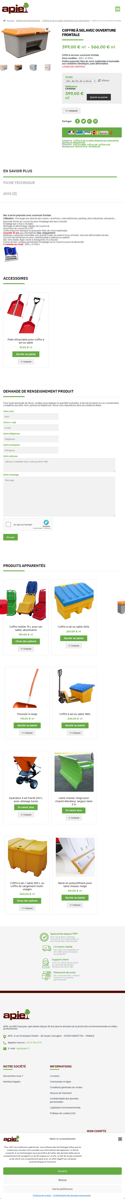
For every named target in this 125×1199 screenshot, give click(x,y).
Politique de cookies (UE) (63, 1113)
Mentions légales (12, 1082)
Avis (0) (10, 194)
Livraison (54, 1076)
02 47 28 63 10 (34, 1043)
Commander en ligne (60, 1082)
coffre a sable (79, 144)
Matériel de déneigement (28, 21)
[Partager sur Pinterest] (95, 123)
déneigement (68, 146)
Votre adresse (10, 456)
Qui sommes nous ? (13, 1076)
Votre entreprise (11, 445)
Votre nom (8, 411)
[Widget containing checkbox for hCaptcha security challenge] (27, 524)
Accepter (62, 1171)
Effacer (105, 81)
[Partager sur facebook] (77, 123)
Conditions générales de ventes (66, 1087)
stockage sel (94, 146)
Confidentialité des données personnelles (72, 1195)
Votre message (11, 475)
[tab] (62, 171)
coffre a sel (92, 144)
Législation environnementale (65, 1108)
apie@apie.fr (22, 1048)
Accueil (10, 21)
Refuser (62, 1180)
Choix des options (26, 641)
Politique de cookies (42, 1195)
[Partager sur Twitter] (83, 123)
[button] (120, 1139)
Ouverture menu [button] (117, 9)
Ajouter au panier (99, 97)
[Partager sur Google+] (89, 123)
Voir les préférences (62, 1189)
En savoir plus (17, 171)
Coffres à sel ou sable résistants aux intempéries (66, 21)
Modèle (69, 77)
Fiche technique (19, 183)
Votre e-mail (9, 422)
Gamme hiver (81, 146)
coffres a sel (104, 144)
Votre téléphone (11, 434)
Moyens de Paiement (61, 1093)
